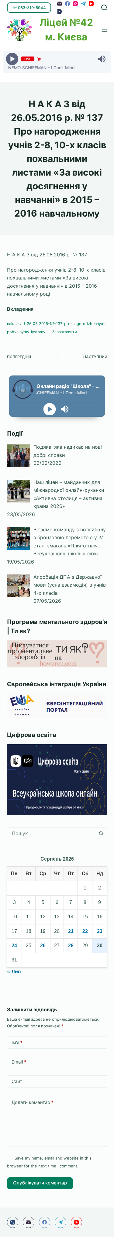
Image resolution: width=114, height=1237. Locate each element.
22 (85, 931)
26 (43, 945)
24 (14, 945)
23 (99, 931)
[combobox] (51, 833)
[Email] (59, 3)
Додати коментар (33, 1102)
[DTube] (59, 11)
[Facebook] (67, 3)
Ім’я (17, 1042)
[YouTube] (91, 3)
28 (71, 945)
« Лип (14, 971)
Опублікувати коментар (40, 1183)
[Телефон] (13, 1222)
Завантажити (64, 332)
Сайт (17, 1081)
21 (71, 931)
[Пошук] (104, 8)
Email (19, 1062)
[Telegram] (83, 3)
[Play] (12, 59)
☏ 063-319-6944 (29, 7)
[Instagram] (75, 3)
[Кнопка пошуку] (101, 833)
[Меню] (104, 30)
